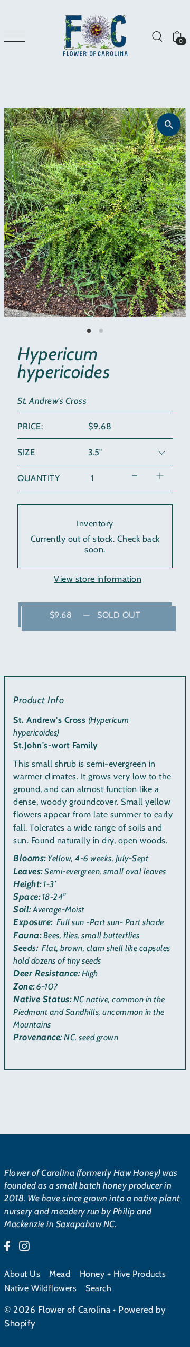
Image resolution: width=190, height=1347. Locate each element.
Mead (59, 1273)
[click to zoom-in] (168, 124)
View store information (97, 578)
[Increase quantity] (160, 475)
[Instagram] (24, 1245)
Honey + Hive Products (123, 1273)
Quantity (38, 478)
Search (98, 1288)
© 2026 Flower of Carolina (57, 1309)
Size (26, 452)
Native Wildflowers (40, 1288)
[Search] (156, 36)
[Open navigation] (17, 36)
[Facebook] (7, 1245)
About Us (22, 1273)
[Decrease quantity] (134, 475)
